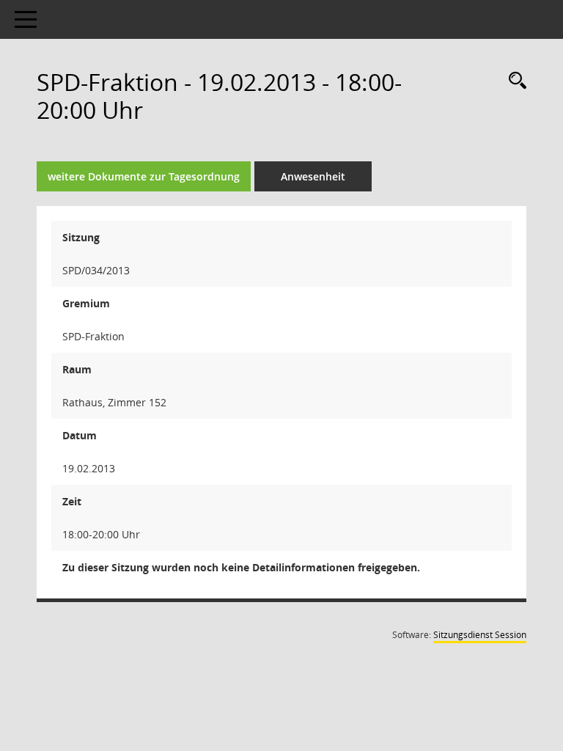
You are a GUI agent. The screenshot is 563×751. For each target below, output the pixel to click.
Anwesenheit (313, 176)
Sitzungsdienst (479, 635)
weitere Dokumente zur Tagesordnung (144, 176)
